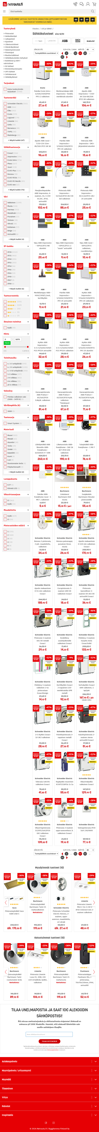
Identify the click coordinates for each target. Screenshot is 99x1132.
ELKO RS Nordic (15, 181)
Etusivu (36, 28)
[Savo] (91, 41)
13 (85, 53)
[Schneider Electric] (39, 41)
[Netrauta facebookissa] (46, 1123)
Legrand (13, 117)
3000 (10, 411)
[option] (12, 898)
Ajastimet (9, 41)
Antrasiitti (12, 234)
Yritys (5, 1097)
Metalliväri (13, 213)
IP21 (11, 255)
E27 (10, 485)
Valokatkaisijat (11, 36)
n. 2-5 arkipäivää (17, 367)
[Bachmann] (78, 41)
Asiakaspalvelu (9, 1061)
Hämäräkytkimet (12, 47)
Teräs (11, 446)
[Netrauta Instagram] (54, 1123)
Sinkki (11, 449)
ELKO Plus (13, 170)
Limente (12, 121)
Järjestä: (38, 49)
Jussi (11, 167)
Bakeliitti (12, 453)
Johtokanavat (10, 74)
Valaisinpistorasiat (12, 50)
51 (62, 57)
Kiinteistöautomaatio (13, 69)
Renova (12, 174)
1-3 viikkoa (14, 374)
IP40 (11, 276)
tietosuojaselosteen (53, 1050)
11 (75, 53)
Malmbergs (13, 135)
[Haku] (92, 11)
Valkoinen (14, 202)
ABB (11, 107)
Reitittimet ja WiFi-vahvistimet (12, 62)
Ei (10, 500)
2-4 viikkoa (14, 378)
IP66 (11, 269)
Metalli (11, 439)
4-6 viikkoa (13, 381)
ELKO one (13, 184)
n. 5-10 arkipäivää (17, 371)
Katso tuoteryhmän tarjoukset (15, 90)
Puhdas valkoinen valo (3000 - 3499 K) (16, 398)
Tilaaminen (7, 1088)
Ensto (11, 114)
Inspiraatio (7, 1115)
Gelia (11, 124)
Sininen (12, 220)
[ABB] (65, 41)
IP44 (11, 259)
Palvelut (6, 1106)
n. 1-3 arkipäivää (16, 363)
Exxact (12, 153)
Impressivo (14, 156)
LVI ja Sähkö (46, 28)
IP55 (11, 262)
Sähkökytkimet (11, 77)
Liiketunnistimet (11, 44)
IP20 (12, 252)
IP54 (11, 266)
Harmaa (12, 209)
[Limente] (52, 41)
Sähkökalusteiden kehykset (16, 58)
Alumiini (12, 442)
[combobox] (52, 11)
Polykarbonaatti (15, 467)
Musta (12, 206)
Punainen (13, 216)
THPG (11, 131)
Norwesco (13, 128)
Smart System (14, 423)
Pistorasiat (9, 33)
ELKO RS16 (13, 177)
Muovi (12, 435)
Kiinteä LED (13, 488)
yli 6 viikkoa (14, 385)
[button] (4, 11)
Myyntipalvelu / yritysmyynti (16, 1070)
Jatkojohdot (10, 39)
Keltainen (13, 227)
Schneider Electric (17, 103)
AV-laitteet (9, 66)
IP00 (10, 283)
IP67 (10, 280)
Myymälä (6, 1079)
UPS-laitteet (10, 71)
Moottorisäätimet (12, 55)
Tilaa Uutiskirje (49, 1041)
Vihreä (11, 223)
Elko (11, 110)
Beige (11, 230)
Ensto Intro (14, 160)
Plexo (11, 163)
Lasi (10, 460)
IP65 (11, 273)
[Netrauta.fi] (13, 4)
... (71, 53)
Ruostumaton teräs (16, 463)
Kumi (10, 456)
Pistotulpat (9, 52)
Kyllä (11, 328)
